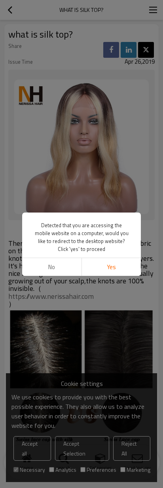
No (51, 267)
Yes (111, 267)
